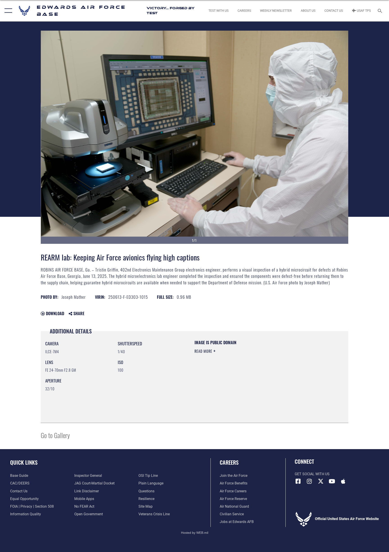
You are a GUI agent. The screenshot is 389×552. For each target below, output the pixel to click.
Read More (203, 351)
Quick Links (24, 462)
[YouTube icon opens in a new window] (331, 481)
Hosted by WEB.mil (194, 532)
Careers (229, 462)
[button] (7, 10)
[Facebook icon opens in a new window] (298, 481)
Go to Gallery (55, 435)
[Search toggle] (380, 10)
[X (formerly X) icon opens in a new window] (320, 481)
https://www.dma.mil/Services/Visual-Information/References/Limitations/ (247, 380)
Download (54, 313)
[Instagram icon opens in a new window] (309, 481)
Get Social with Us (312, 474)
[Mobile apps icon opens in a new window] (343, 481)
